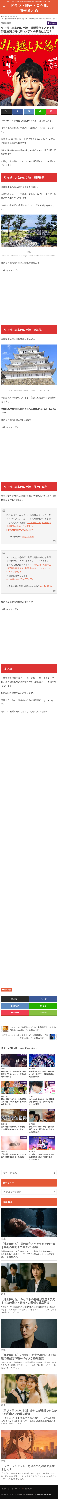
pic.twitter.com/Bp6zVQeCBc (19, 579)
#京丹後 (37, 564)
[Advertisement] (29, 847)
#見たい (18, 572)
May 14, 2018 (45, 586)
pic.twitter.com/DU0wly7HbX (19, 530)
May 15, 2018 (28, 536)
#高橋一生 (20, 526)
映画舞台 (7, 990)
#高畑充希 (19, 568)
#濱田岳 (29, 526)
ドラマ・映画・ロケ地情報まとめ (29, 8)
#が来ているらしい (40, 568)
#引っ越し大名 (34, 522)
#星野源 (45, 522)
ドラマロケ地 (16, 1489)
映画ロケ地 (5, 1489)
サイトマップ (27, 1489)
